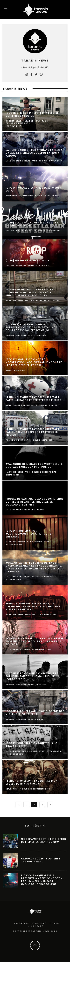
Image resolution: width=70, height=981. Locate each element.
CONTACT (37, 926)
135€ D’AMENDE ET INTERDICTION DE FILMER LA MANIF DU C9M (43, 840)
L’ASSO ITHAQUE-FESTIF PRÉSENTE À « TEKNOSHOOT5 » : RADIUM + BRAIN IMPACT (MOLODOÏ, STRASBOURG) (42, 880)
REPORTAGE (21, 923)
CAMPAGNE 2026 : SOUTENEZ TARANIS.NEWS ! (40, 860)
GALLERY (40, 923)
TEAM (55, 923)
